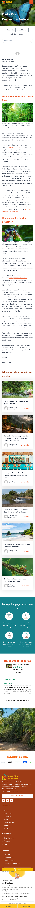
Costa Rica (11, 30)
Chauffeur (7, 816)
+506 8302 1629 (10, 789)
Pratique (7, 841)
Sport (6, 819)
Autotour (7, 810)
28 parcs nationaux (13, 147)
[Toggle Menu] (31, 2)
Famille (6, 825)
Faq (5, 844)
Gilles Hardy (8, 679)
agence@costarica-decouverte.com (15, 786)
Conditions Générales (12, 863)
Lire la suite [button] (7, 693)
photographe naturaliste (17, 278)
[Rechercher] (29, 40)
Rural (6, 828)
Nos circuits (6, 806)
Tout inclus (8, 813)
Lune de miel (9, 822)
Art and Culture (22, 30)
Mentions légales (10, 860)
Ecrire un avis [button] (18, 672)
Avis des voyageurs (17, 34)
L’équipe (7, 854)
